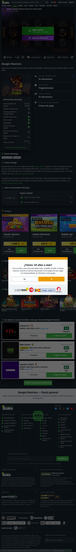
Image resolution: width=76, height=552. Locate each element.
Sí (51, 279)
